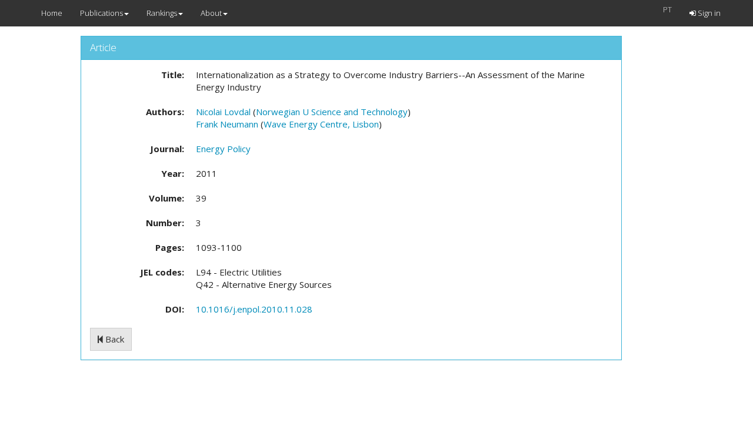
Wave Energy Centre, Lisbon (321, 124)
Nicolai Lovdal (223, 112)
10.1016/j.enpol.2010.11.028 (254, 309)
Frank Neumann (227, 124)
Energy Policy (223, 149)
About (211, 13)
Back (113, 339)
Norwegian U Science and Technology (332, 112)
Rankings (161, 13)
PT (667, 9)
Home (51, 13)
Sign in (708, 13)
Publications (101, 13)
